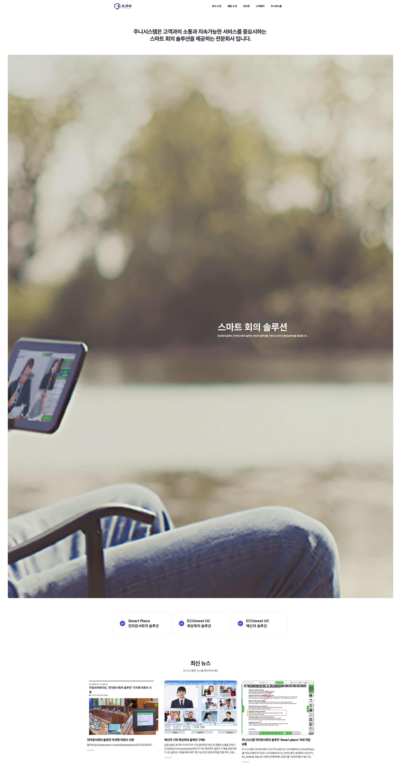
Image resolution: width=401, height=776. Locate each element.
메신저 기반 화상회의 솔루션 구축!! (184, 740)
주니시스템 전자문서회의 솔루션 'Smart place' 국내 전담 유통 (276, 742)
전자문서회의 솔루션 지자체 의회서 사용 (110, 740)
